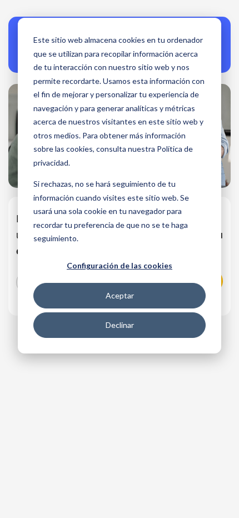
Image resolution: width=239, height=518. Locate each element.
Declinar (120, 325)
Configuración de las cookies (119, 265)
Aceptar (120, 295)
